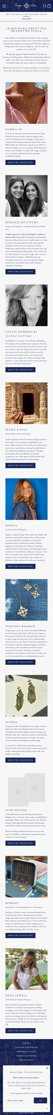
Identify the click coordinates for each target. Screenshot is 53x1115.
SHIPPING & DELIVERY (26, 1051)
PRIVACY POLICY (26, 1060)
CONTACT (26, 1043)
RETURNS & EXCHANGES (26, 1047)
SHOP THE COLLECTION (20, 162)
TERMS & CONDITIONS (26, 1056)
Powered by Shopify (26, 1113)
